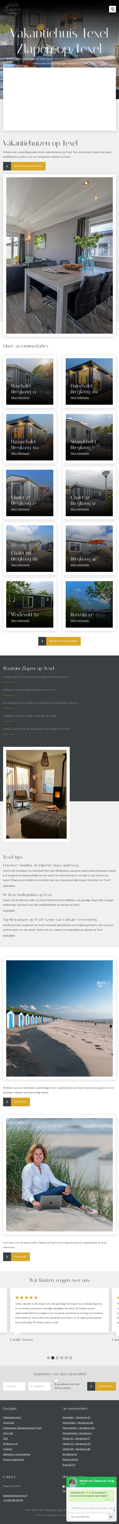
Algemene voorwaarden (16, 1454)
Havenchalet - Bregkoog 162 (79, 1428)
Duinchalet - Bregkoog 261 (78, 1423)
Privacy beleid (63, 1388)
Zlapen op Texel (54, 1510)
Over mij (8, 1433)
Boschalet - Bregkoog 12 (76, 1417)
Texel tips (8, 1423)
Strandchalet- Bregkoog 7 (77, 1433)
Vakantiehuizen (12, 1417)
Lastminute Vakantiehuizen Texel (22, 1428)
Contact (7, 1449)
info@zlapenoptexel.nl (15, 1496)
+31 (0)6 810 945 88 (13, 1500)
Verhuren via (10, 1444)
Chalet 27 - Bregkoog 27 (76, 1438)
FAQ (5, 1438)
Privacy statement (13, 1460)
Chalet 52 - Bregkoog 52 (76, 1444)
